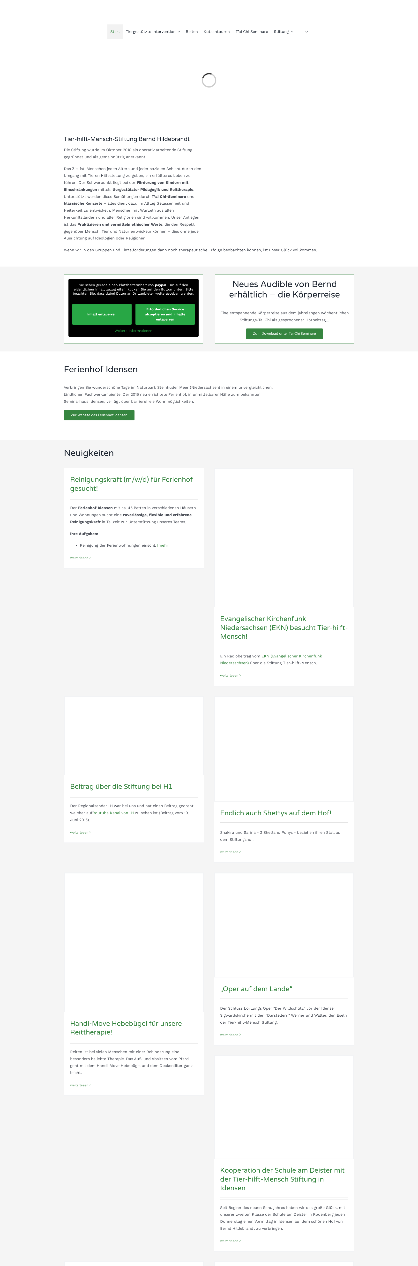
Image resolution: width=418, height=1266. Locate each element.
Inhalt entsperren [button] (102, 314)
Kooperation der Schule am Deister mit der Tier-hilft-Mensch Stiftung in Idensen (282, 1179)
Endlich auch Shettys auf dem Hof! (275, 813)
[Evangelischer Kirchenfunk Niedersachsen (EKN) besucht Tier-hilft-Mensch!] (284, 538)
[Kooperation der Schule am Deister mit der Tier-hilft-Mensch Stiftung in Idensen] (284, 1107)
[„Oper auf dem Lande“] (284, 925)
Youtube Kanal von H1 (113, 813)
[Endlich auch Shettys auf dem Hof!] (284, 749)
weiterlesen (79, 558)
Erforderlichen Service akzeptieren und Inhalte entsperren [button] (165, 314)
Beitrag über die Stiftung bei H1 (121, 786)
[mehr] (163, 545)
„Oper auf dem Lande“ (256, 989)
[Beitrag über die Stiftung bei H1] (134, 736)
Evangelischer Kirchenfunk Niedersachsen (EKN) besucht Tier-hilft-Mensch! (284, 628)
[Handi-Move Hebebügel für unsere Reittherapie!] (134, 942)
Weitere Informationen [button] (133, 331)
